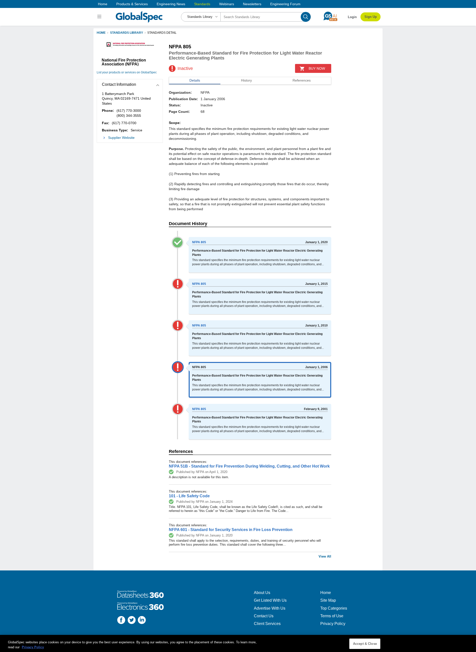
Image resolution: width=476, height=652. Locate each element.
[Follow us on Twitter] (132, 620)
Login (352, 17)
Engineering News (171, 4)
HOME (101, 32)
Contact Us (263, 616)
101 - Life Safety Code (189, 496)
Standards (202, 4)
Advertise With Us (269, 608)
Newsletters (252, 4)
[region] (238, 643)
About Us (262, 593)
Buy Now (317, 68)
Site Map (328, 600)
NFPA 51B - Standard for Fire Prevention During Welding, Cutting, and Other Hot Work (249, 466)
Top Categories (333, 608)
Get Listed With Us (270, 600)
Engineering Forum (285, 4)
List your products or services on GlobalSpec (127, 72)
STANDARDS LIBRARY (126, 32)
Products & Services (132, 4)
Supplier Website (121, 138)
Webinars (226, 4)
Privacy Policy (332, 624)
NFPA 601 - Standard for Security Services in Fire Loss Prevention (231, 530)
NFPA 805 (199, 242)
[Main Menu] (100, 17)
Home (102, 4)
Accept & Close (365, 644)
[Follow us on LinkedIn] (142, 620)
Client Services (267, 624)
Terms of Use (331, 616)
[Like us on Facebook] (121, 620)
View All (325, 556)
